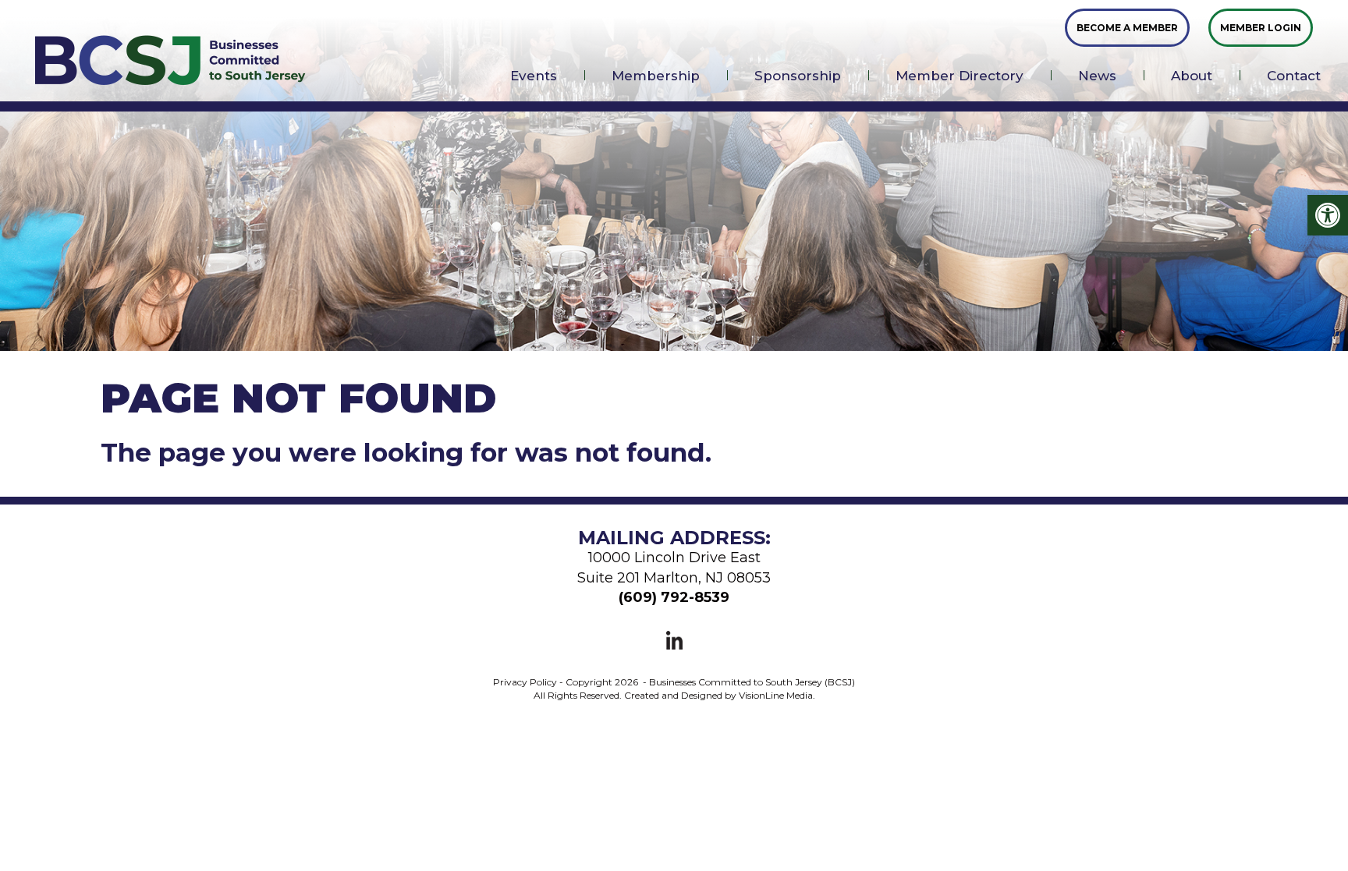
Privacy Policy (525, 682)
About (1191, 75)
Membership (656, 75)
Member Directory (959, 75)
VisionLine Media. (777, 695)
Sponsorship (797, 75)
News (1097, 75)
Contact (1294, 75)
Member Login (1260, 28)
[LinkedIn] (674, 639)
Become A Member (1127, 28)
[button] (1327, 215)
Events (533, 75)
